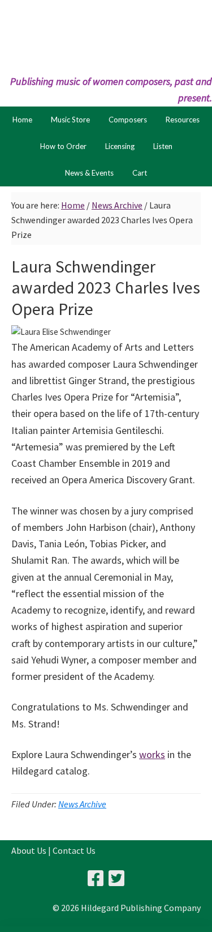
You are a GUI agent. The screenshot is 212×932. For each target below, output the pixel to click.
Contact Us (74, 850)
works (152, 754)
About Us (28, 850)
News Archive (82, 804)
